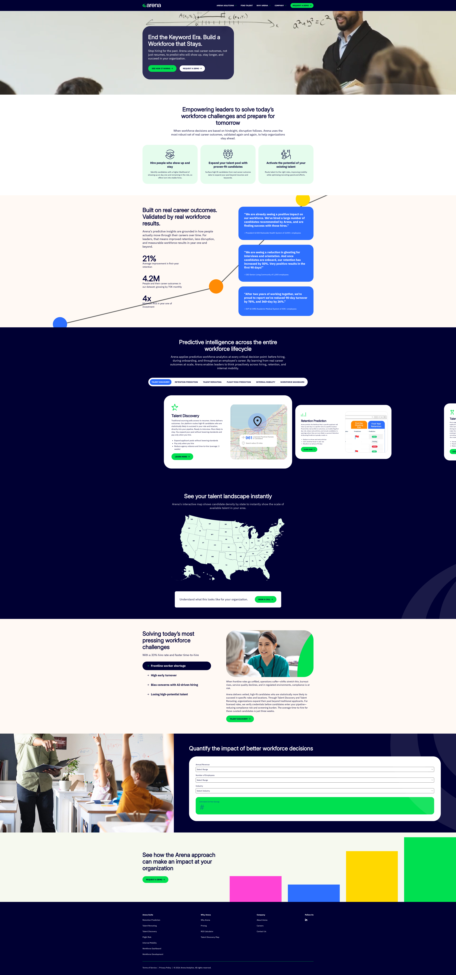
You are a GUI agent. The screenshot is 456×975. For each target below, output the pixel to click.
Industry (199, 786)
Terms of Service (149, 967)
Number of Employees (205, 775)
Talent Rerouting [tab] (212, 382)
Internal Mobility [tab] (265, 382)
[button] (253, 562)
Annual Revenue (203, 764)
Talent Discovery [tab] (161, 382)
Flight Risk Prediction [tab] (239, 382)
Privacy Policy (165, 967)
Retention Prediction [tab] (186, 382)
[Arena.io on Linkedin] (306, 920)
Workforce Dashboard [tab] (292, 382)
